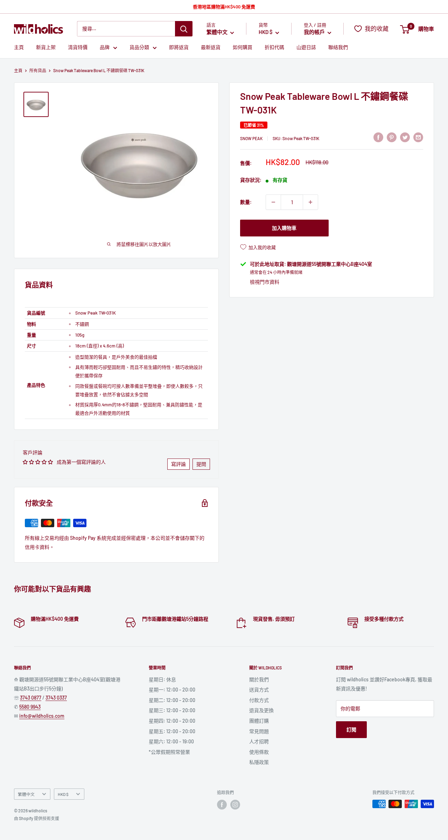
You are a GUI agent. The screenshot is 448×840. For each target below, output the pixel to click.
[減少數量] (273, 202)
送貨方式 (259, 690)
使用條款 (259, 752)
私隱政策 (259, 762)
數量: (246, 202)
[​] (392, 137)
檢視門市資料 (264, 282)
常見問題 (259, 731)
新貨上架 (46, 47)
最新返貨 (210, 47)
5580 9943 (30, 707)
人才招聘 (259, 741)
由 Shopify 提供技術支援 (36, 818)
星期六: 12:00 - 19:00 (171, 741)
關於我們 (259, 679)
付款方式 (259, 700)
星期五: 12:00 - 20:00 (172, 731)
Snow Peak (251, 138)
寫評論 (178, 464)
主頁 (19, 47)
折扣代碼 (274, 47)
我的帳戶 (315, 32)
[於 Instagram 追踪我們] (235, 805)
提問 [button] (201, 464)
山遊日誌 (306, 47)
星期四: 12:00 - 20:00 (172, 721)
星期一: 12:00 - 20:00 (172, 690)
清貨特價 (78, 47)
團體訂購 (259, 721)
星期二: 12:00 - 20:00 (172, 700)
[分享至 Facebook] (378, 137)
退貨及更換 (261, 710)
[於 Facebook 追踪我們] (222, 805)
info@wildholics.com (41, 716)
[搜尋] (183, 28)
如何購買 (242, 47)
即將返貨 (179, 47)
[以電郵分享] (418, 137)
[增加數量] (310, 202)
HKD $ (63, 794)
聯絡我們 (338, 47)
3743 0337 (56, 698)
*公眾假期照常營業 (169, 752)
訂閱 (351, 729)
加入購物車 (284, 228)
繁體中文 (26, 794)
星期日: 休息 (162, 679)
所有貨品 (37, 70)
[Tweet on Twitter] (405, 137)
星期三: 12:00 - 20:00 (172, 710)
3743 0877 (30, 698)
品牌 (105, 47)
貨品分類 (139, 47)
